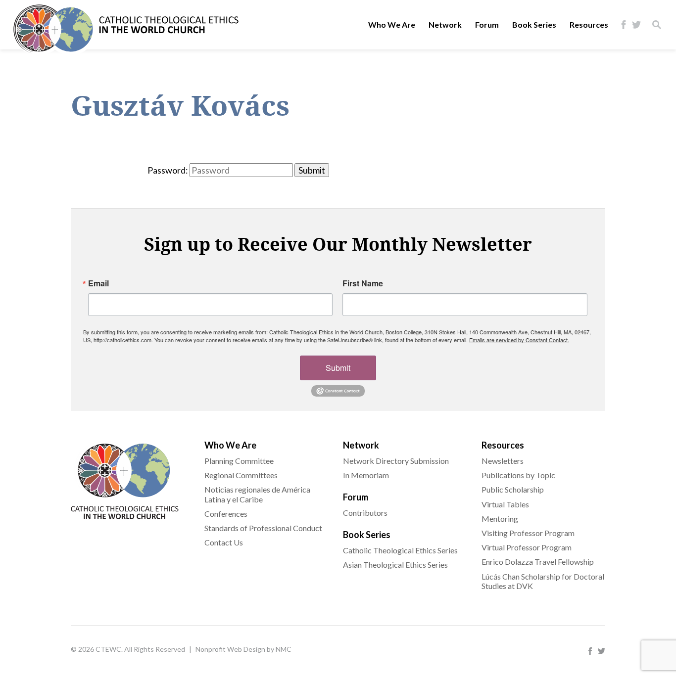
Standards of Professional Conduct (263, 528)
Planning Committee (239, 460)
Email (98, 283)
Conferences (225, 513)
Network (445, 24)
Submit (338, 367)
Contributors (365, 512)
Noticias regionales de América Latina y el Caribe (257, 494)
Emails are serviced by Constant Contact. (519, 340)
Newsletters (503, 460)
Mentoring (500, 518)
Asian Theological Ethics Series (395, 564)
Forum (487, 24)
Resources (589, 24)
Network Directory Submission (396, 460)
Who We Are (391, 24)
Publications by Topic (518, 475)
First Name (362, 283)
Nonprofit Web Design (230, 649)
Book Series (534, 24)
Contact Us (223, 542)
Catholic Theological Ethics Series (400, 550)
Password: (167, 170)
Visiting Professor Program (528, 533)
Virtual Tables (505, 504)
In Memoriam (366, 475)
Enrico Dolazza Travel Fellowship (538, 561)
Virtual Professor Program (527, 547)
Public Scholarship (513, 489)
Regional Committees (241, 475)
